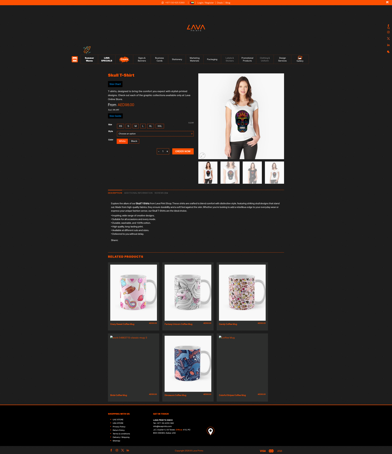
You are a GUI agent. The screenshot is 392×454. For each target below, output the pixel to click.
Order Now (182, 151)
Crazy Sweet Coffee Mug (122, 324)
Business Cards (159, 59)
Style (110, 131)
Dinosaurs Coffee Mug (175, 395)
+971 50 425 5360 (175, 2)
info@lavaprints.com (162, 426)
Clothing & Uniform (265, 59)
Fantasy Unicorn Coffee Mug (178, 324)
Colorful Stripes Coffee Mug (232, 395)
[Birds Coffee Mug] (133, 364)
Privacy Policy (119, 427)
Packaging (212, 59)
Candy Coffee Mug (228, 324)
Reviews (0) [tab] (160, 193)
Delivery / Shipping (121, 437)
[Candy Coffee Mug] (242, 293)
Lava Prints (197, 450)
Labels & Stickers (230, 59)
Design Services (282, 59)
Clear (191, 123)
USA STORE (118, 423)
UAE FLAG (192, 4)
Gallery (300, 61)
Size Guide (115, 115)
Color (110, 140)
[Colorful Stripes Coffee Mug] (242, 364)
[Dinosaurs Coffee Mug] (188, 364)
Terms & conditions (121, 434)
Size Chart (115, 84)
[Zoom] (202, 156)
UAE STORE (118, 419)
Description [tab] (115, 193)
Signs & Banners (142, 59)
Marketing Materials (195, 59)
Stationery (177, 59)
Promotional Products (247, 59)
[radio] (120, 126)
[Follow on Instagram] (388, 32)
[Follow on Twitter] (388, 39)
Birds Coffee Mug (118, 395)
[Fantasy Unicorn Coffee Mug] (188, 293)
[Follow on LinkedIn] (388, 45)
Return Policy (119, 430)
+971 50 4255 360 (165, 423)
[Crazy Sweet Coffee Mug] (133, 293)
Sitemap (116, 441)
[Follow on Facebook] (388, 26)
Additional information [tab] (138, 193)
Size (110, 124)
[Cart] (387, 2)
